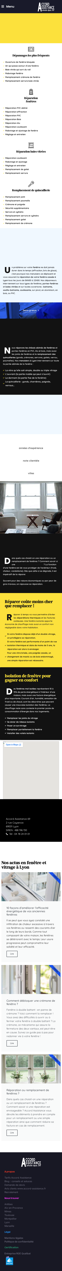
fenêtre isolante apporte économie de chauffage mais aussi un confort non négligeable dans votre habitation (29, 624)
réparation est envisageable (29, 564)
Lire (12, 953)
